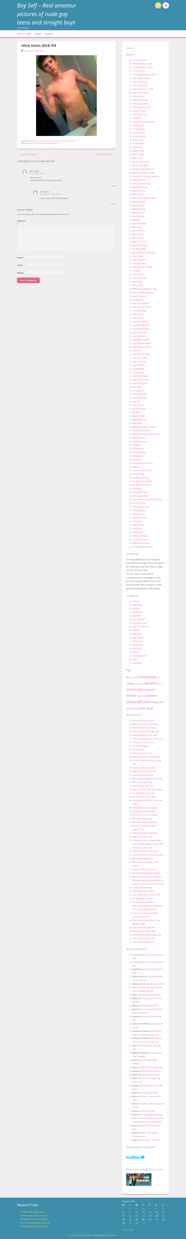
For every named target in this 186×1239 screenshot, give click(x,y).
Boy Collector (138, 230)
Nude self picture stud (142, 720)
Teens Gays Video (140, 496)
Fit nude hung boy (140, 745)
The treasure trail (140, 506)
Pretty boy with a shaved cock (146, 756)
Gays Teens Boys (140, 376)
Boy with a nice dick (150, 1140)
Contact (49, 33)
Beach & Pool (138, 190)
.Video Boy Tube (140, 114)
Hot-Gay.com (138, 390)
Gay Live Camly (139, 332)
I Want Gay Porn (140, 394)
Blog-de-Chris (138, 212)
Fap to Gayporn (139, 296)
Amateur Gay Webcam (143, 169)
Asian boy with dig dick (143, 991)
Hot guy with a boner (142, 898)
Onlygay (136, 445)
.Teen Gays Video (140, 103)
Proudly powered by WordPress (80, 1235)
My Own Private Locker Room (146, 434)
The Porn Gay (138, 503)
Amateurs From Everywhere (145, 176)
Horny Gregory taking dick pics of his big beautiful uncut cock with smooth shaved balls (148, 1118)
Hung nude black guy (142, 887)
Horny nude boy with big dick (146, 873)
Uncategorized (139, 655)
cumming (138, 684)
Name (20, 258)
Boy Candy (137, 227)
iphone (131, 689)
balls (136, 677)
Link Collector (138, 405)
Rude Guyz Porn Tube (142, 463)
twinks (135, 652)
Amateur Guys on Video (143, 172)
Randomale (137, 456)
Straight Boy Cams (141, 477)
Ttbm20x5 (137, 521)
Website (20, 273)
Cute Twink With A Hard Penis (146, 894)
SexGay (135, 466)
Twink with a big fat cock (143, 938)
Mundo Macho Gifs (141, 430)
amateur (136, 601)
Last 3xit (136, 401)
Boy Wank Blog (139, 248)
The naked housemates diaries (146, 499)
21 (163, 1215)
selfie (146, 702)
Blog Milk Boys (139, 209)
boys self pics (34, 141)
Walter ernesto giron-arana (145, 987)
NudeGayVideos (140, 441)
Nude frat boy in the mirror (145, 814)
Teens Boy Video (140, 492)
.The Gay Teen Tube (141, 107)
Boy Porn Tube (139, 241)
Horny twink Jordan (150, 994)
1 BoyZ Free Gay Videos (143, 121)
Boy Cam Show (139, 223)
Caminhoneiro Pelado (142, 267)
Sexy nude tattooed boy (143, 891)
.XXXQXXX (136, 118)
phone (44, 143)
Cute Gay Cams (139, 278)
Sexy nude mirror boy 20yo (145, 851)
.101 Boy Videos (139, 60)
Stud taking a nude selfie (144, 811)
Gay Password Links (141, 347)
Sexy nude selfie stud (142, 782)
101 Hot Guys (138, 129)
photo (131, 701)
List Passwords (139, 408)
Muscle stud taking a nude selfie (147, 778)
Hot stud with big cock (142, 785)
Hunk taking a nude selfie (144, 796)
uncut (135, 659)
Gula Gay (136, 387)
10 (137, 1212)
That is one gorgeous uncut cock (147, 738)
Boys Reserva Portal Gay (143, 252)
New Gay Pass (139, 437)
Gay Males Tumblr (140, 339)
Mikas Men (137, 423)
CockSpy (136, 270)
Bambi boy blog (139, 187)
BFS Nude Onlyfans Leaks (144, 198)
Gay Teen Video (139, 361)
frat (158, 684)
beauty (26, 143)
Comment (21, 222)
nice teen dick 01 (28, 154)
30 (130, 1223)
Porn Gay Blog (139, 452)
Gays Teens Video (140, 379)
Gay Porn (136, 350)
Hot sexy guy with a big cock (145, 731)
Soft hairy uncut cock (142, 753)
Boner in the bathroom (152, 1067)
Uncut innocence (140, 539)
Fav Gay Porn (138, 299)
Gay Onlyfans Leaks (141, 343)
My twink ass (138, 749)
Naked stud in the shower (144, 771)
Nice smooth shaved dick (144, 931)
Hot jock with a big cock (143, 793)
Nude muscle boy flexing (144, 767)
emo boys (137, 633)
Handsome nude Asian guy (145, 807)
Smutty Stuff (138, 474)
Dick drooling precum (142, 818)
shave (155, 702)
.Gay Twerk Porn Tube (142, 89)
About (38, 33)
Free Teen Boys (139, 310)
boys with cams (139, 623)
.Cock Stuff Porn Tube (142, 67)
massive (149, 689)
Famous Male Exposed (142, 292)
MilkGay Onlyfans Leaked (144, 426)
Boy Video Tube (139, 245)
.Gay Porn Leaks (139, 81)
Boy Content (138, 234)
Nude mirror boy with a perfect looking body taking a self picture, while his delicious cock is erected (148, 880)
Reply (113, 185)
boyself (41, 51)
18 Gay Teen (138, 140)
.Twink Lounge (139, 110)
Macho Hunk (138, 416)
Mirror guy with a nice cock (145, 724)
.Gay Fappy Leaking (141, 78)
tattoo (135, 708)
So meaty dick (148, 1110)
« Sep (124, 1229)
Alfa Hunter (137, 158)
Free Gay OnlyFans (141, 303)
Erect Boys (137, 281)
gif (162, 684)
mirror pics (64, 141)
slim (51, 143)
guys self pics (138, 637)
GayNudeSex (138, 368)
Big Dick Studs (139, 201)
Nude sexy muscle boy (142, 775)
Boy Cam (136, 219)
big (153, 677)
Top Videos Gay (139, 517)
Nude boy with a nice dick (144, 869)
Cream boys (138, 274)
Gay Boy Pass (138, 318)
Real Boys (136, 459)
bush (158, 677)
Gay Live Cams (139, 336)
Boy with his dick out (151, 1071)
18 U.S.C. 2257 (24, 33)
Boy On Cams (138, 238)
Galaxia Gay (137, 314)
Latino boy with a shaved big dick (147, 854)
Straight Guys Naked (142, 481)
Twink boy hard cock (142, 836)
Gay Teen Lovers (140, 357)
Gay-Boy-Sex (138, 365)
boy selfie (136, 615)
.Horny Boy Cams (140, 100)
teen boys (72, 141)
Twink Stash (137, 532)
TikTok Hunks (138, 514)
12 (150, 1212)
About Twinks (138, 154)
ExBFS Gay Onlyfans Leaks (144, 288)
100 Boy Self (138, 125)
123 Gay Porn (138, 132)
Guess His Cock (139, 383)
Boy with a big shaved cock (145, 822)
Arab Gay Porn (139, 179)
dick (34, 143)
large (140, 689)
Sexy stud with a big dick (143, 927)
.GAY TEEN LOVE (140, 85)
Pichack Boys (138, 448)
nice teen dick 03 (104, 154)
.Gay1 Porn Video (140, 92)
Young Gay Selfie (149, 1092)
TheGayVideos (139, 510)
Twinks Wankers (140, 535)
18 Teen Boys (138, 143)
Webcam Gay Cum (141, 543)
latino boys (137, 641)
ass (132, 677)
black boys (137, 612)
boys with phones (46, 141)
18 (143, 1215)
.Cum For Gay (138, 70)
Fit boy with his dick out (143, 942)
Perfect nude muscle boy (144, 727)
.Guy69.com (137, 96)
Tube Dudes (138, 525)
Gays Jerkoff (138, 372)
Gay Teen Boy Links (141, 354)
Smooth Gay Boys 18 (142, 470)
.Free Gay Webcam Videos (144, 74)
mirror (38, 143)
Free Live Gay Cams (141, 307)
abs (128, 677)
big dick (135, 608)
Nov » (131, 1229)
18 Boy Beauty (139, 136)
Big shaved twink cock (142, 858)
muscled (141, 695)
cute (146, 683)
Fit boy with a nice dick (142, 742)
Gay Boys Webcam (141, 325)
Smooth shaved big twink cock (146, 934)
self (48, 143)
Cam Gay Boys (139, 259)
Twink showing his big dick (144, 833)
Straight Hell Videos (141, 485)
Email (20, 265)
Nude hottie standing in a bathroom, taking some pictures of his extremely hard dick (147, 906)
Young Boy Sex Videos (142, 546)
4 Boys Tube (138, 150)
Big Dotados (138, 205)
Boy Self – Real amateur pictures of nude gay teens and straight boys (46, 13)
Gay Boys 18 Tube (140, 321)
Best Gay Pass (139, 194)
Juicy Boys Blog (139, 397)
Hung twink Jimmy (150, 1005)
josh (134, 954)
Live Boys (136, 412)
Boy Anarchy (138, 216)
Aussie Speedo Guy (141, 183)
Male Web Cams (139, 419)
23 (130, 1219)
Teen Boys (137, 488)
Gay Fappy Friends (141, 328)
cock (31, 143)
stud (129, 708)
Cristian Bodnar (112, 1235)
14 (163, 1212)
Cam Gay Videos (140, 263)
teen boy (56, 143)
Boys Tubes (137, 256)
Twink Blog (137, 528)
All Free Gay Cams (140, 161)
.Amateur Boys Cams (142, 63)
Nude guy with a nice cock (144, 735)
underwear (137, 662)
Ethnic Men (137, 285)
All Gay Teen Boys (140, 165)
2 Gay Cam (137, 147)
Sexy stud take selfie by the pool (147, 789)
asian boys (137, 604)
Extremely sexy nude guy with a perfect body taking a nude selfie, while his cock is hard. (148, 844)
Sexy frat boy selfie (150, 1074)
